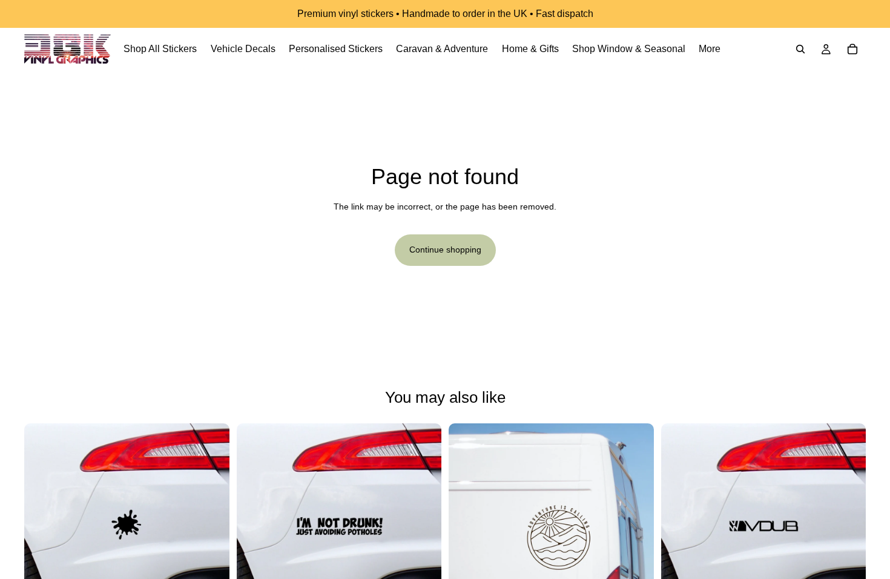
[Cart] (852, 49)
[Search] (800, 49)
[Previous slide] (42, 525)
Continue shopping (445, 249)
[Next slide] (211, 525)
